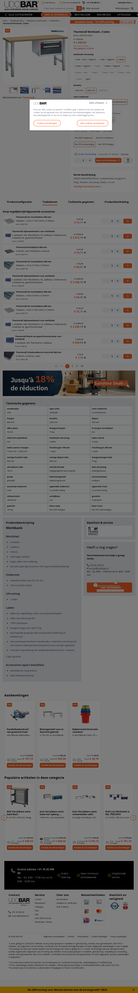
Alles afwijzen (96, 103)
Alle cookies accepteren (92, 123)
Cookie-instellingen (47, 123)
